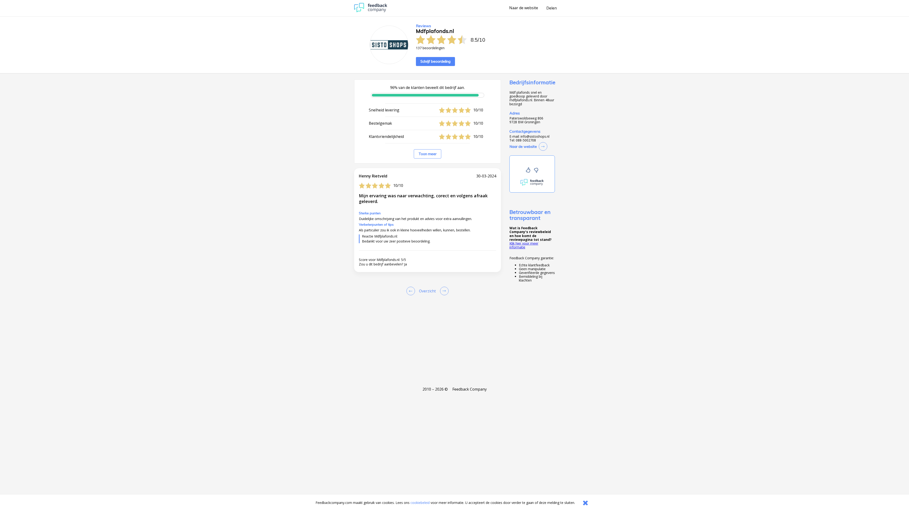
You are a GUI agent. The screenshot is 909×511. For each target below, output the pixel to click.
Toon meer (428, 154)
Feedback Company (469, 389)
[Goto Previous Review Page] (411, 291)
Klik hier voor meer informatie (523, 245)
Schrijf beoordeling (435, 61)
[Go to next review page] (443, 291)
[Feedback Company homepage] (370, 11)
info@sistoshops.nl (535, 136)
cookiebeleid (420, 502)
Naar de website (523, 8)
